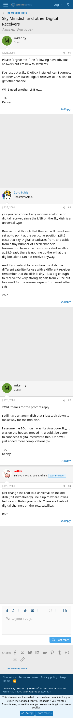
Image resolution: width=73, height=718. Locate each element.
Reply (67, 109)
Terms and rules (28, 677)
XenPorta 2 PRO (11, 691)
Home (6, 681)
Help (63, 677)
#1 (69, 53)
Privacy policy (49, 677)
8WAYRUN (46, 691)
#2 (69, 207)
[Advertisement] (36, 150)
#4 (69, 486)
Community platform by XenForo (35, 688)
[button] (7, 610)
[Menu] (5, 5)
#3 (69, 400)
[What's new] (68, 4)
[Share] (64, 53)
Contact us (9, 677)
